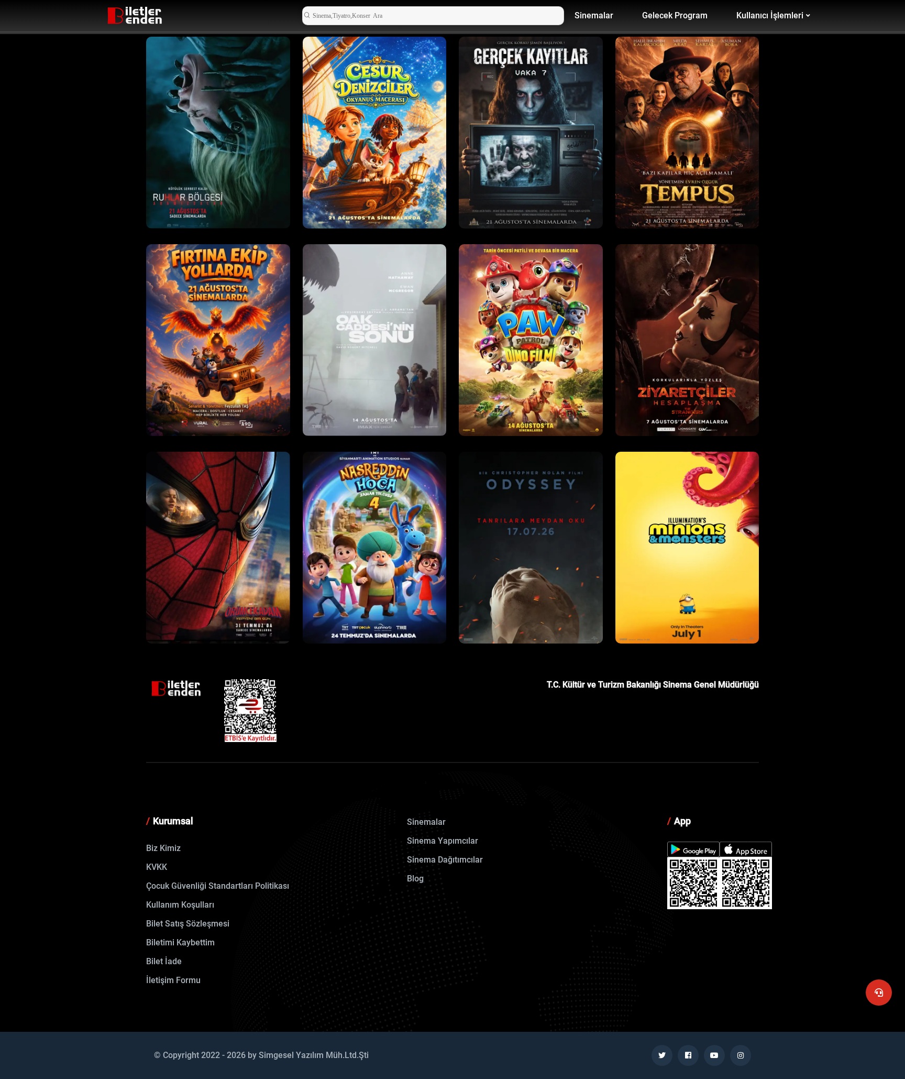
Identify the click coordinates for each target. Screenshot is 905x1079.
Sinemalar (594, 15)
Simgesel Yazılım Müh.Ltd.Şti (314, 1055)
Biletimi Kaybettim (180, 942)
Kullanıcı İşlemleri (769, 15)
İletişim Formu (173, 980)
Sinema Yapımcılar (442, 841)
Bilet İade (164, 961)
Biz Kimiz (163, 848)
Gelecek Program (675, 15)
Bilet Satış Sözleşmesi (187, 924)
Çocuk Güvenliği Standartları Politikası (217, 886)
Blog (415, 879)
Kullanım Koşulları (180, 905)
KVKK (156, 867)
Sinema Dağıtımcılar (445, 860)
